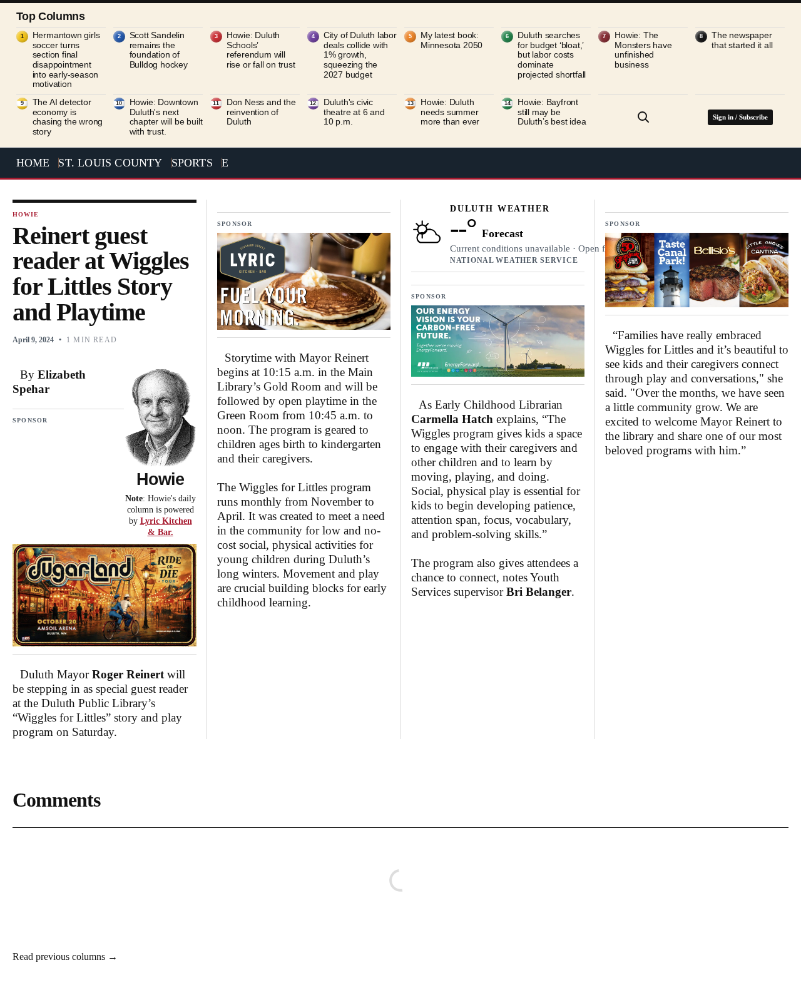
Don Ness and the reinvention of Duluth (261, 112)
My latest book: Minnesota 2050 (451, 40)
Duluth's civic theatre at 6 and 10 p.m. (354, 112)
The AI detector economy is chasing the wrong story (68, 117)
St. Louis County (110, 162)
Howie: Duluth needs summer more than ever (450, 112)
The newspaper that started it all (742, 40)
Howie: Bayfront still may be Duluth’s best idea (552, 112)
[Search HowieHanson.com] (643, 117)
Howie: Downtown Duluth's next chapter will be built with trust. (166, 117)
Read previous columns (65, 956)
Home (33, 162)
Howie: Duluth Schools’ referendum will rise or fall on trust (261, 50)
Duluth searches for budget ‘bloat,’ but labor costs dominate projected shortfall (552, 55)
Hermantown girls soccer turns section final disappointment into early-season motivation (66, 60)
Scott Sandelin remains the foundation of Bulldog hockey (159, 50)
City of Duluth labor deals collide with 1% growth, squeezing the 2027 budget (360, 55)
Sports (192, 162)
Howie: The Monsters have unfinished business (643, 50)
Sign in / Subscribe (740, 117)
